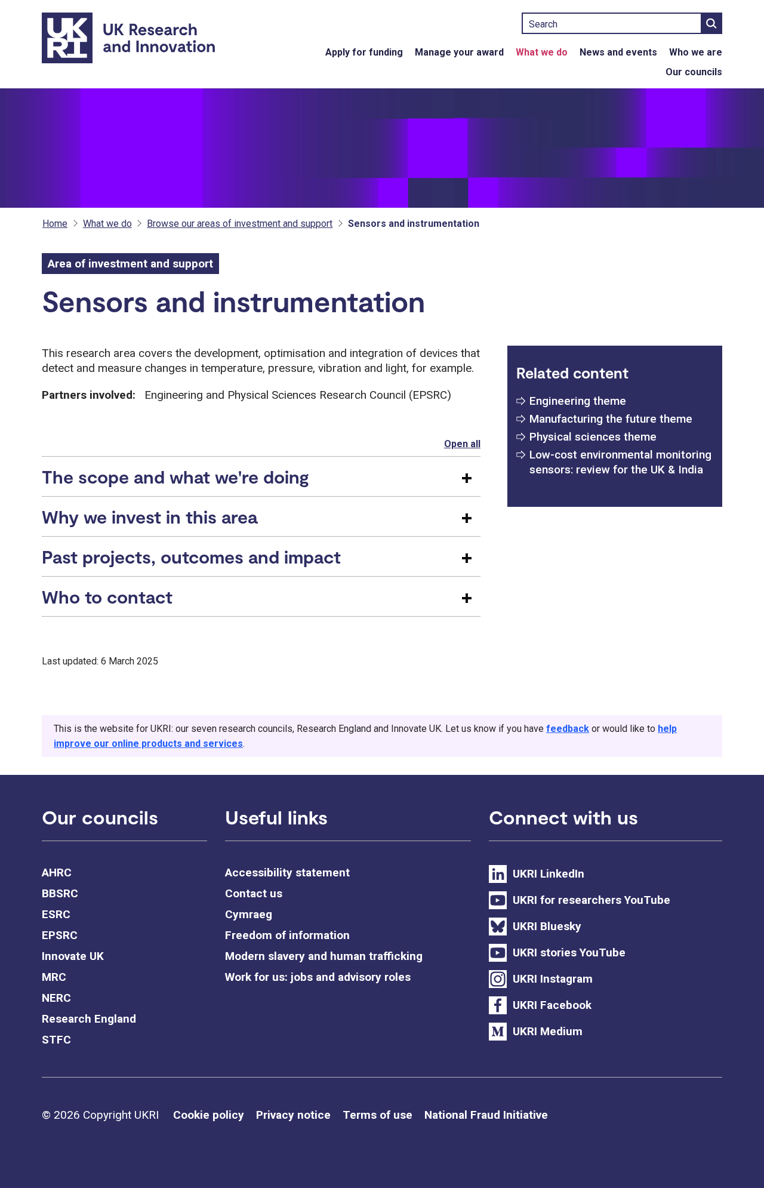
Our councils (694, 72)
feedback (567, 728)
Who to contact (107, 596)
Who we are (695, 52)
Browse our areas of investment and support (239, 223)
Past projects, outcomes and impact (191, 556)
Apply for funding (364, 52)
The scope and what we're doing (175, 476)
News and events (618, 52)
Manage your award (459, 52)
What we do (542, 52)
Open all (462, 444)
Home (54, 223)
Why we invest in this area (149, 516)
